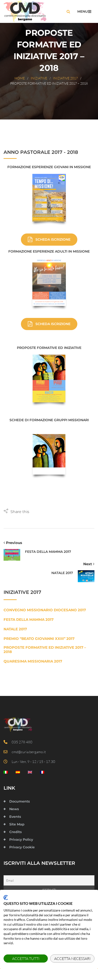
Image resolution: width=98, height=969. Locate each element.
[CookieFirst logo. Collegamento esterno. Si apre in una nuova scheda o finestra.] (6, 897)
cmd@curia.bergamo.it (28, 752)
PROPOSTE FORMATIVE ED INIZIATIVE (49, 348)
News (14, 809)
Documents (19, 801)
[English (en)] (30, 773)
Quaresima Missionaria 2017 (33, 661)
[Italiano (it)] (6, 773)
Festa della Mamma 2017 (29, 619)
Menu (82, 11)
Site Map (16, 824)
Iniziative (39, 78)
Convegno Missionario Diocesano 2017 (45, 610)
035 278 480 (21, 742)
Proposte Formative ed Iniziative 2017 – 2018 (45, 649)
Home (20, 78)
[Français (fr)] (42, 773)
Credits (15, 832)
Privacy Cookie (22, 847)
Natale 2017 (15, 629)
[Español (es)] (18, 773)
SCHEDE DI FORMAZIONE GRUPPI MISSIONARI (49, 420)
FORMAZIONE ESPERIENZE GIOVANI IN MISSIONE (49, 167)
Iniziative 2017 (65, 78)
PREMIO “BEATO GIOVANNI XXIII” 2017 (39, 639)
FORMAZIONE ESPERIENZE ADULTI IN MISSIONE (49, 251)
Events (15, 816)
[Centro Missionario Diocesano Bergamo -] (25, 11)
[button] (16, 511)
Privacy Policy (21, 839)
